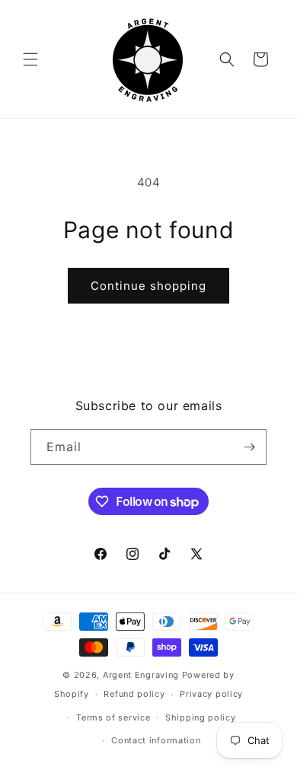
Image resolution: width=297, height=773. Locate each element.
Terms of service (113, 717)
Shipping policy (200, 717)
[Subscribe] (249, 447)
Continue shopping (148, 285)
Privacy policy (211, 694)
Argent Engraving (141, 675)
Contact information (155, 740)
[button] (30, 59)
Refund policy (134, 694)
